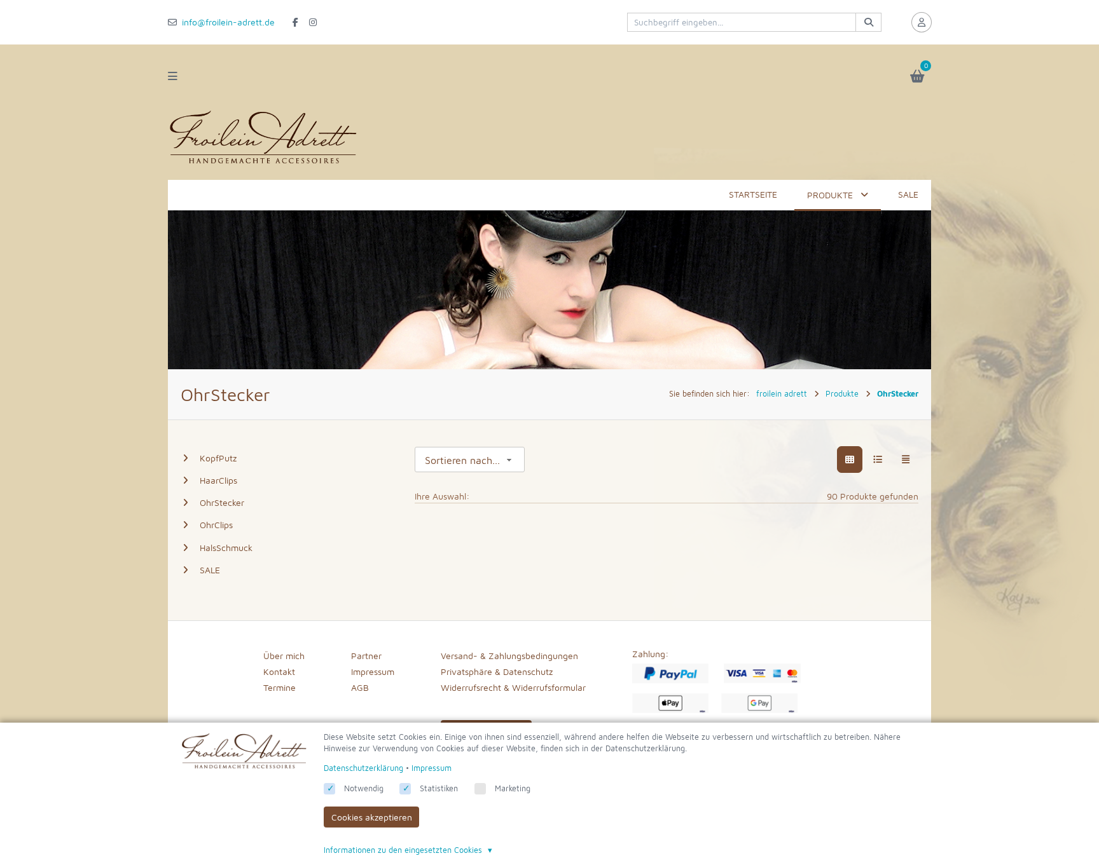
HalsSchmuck (226, 547)
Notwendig (364, 788)
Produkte (830, 194)
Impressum (372, 671)
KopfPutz (218, 458)
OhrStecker (222, 502)
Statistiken (439, 788)
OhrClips (216, 524)
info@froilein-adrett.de (228, 22)
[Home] (263, 163)
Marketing (512, 788)
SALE (908, 194)
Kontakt (279, 671)
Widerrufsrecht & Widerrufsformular (513, 687)
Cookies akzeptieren (371, 817)
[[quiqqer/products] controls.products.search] (868, 22)
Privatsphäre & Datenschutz (497, 671)
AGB (360, 687)
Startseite (753, 194)
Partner (366, 655)
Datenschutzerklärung (363, 768)
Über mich (284, 655)
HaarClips (218, 480)
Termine (279, 687)
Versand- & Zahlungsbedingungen (509, 655)
